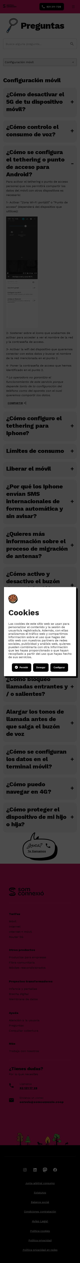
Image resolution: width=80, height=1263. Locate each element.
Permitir (24, 667)
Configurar (59, 667)
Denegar (40, 667)
